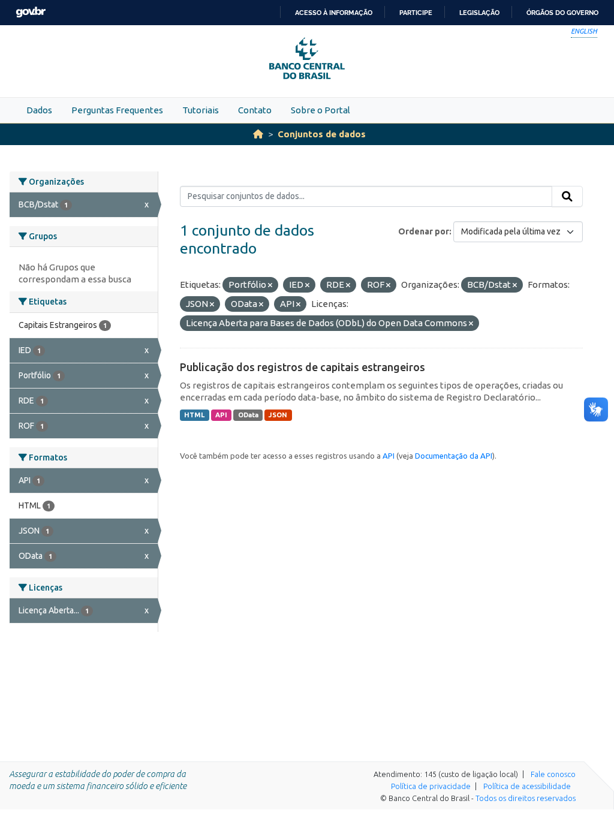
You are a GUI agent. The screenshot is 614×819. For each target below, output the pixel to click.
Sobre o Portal (320, 110)
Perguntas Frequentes (117, 110)
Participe (415, 12)
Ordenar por (423, 231)
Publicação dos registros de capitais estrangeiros (302, 367)
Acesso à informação (333, 12)
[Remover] (270, 285)
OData (248, 414)
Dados (39, 110)
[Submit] (567, 196)
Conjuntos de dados (322, 134)
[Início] (258, 134)
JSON (278, 414)
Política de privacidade (431, 786)
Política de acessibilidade (527, 786)
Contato (255, 110)
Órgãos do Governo (562, 12)
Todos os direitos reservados (525, 798)
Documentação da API (453, 455)
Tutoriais (200, 110)
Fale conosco (553, 774)
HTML (194, 414)
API (221, 414)
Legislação (479, 12)
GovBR (31, 12)
